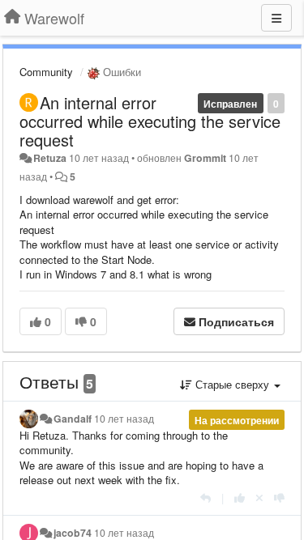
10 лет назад (124, 418)
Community (46, 71)
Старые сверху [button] (232, 384)
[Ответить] (205, 497)
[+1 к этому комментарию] (239, 497)
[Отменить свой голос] (259, 497)
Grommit (205, 158)
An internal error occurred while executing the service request (149, 121)
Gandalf (73, 418)
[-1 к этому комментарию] (279, 497)
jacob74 (73, 532)
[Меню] (276, 18)
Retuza (49, 158)
